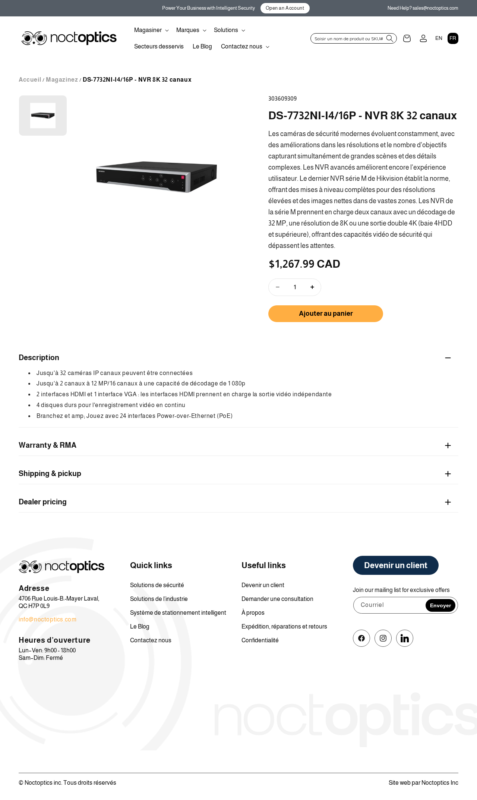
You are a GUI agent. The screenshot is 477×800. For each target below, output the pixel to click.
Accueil (30, 79)
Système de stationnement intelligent (178, 613)
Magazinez (62, 79)
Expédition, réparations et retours (284, 626)
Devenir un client (262, 585)
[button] (151, 30)
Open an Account (285, 8)
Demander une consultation (277, 599)
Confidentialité (260, 640)
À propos (253, 613)
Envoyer (440, 605)
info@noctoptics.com (47, 619)
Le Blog (139, 626)
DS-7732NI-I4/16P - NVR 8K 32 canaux (137, 79)
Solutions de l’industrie (159, 599)
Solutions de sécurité (157, 585)
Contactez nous (150, 640)
